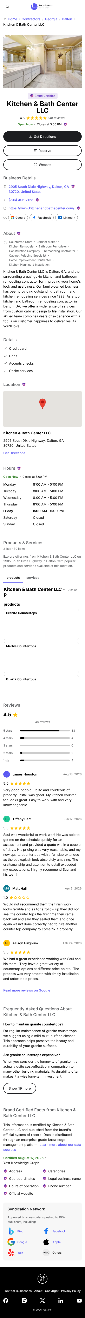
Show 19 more (20, 1088)
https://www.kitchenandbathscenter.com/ (41, 208)
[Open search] (7, 6)
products (13, 578)
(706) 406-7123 (21, 200)
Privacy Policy (71, 1291)
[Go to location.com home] (42, 6)
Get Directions (14, 453)
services (32, 578)
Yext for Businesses (18, 1291)
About (38, 1291)
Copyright (52, 1291)
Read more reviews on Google (26, 990)
